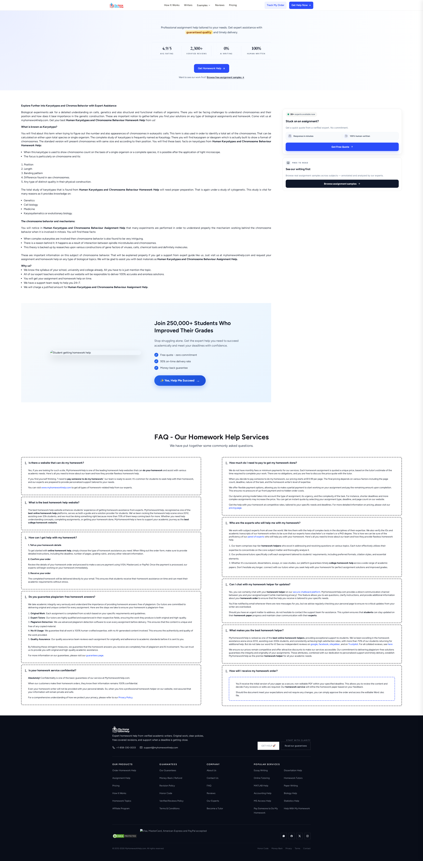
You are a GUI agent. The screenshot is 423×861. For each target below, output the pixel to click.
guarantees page (94, 655)
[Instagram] (307, 836)
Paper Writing (291, 785)
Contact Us (212, 778)
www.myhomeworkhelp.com (56, 487)
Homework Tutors (293, 778)
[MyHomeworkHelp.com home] (120, 729)
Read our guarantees (296, 745)
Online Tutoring (262, 778)
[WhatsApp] (284, 836)
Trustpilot (353, 644)
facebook (323, 644)
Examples (202, 5)
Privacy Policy (125, 697)
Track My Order (275, 5)
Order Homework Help (124, 770)
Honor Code (165, 793)
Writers (188, 5)
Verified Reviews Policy (171, 800)
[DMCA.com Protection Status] (124, 836)
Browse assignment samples (340, 183)
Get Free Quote (340, 146)
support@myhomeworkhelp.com (161, 747)
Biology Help (290, 793)
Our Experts (213, 800)
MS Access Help (262, 800)
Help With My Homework (297, 808)
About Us (211, 770)
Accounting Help (262, 793)
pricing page (235, 508)
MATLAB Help (261, 785)
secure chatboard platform (306, 592)
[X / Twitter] (299, 836)
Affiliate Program (121, 808)
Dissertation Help (293, 770)
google (314, 644)
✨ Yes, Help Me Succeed (180, 380)
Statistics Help (291, 800)
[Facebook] (291, 836)
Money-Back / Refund (170, 778)
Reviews (219, 5)
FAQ (209, 785)
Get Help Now (299, 5)
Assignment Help (121, 778)
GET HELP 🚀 (268, 745)
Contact (307, 848)
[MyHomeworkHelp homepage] (123, 5)
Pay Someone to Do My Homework (266, 810)
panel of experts (256, 536)
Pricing (233, 5)
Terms (297, 848)
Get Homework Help (209, 68)
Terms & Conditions (169, 808)
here (390, 644)
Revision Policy (167, 785)
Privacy (289, 848)
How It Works (171, 5)
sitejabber (334, 644)
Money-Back (277, 848)
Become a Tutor (215, 808)
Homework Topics (121, 800)
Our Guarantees (167, 770)
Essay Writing (261, 770)
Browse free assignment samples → (225, 77)
